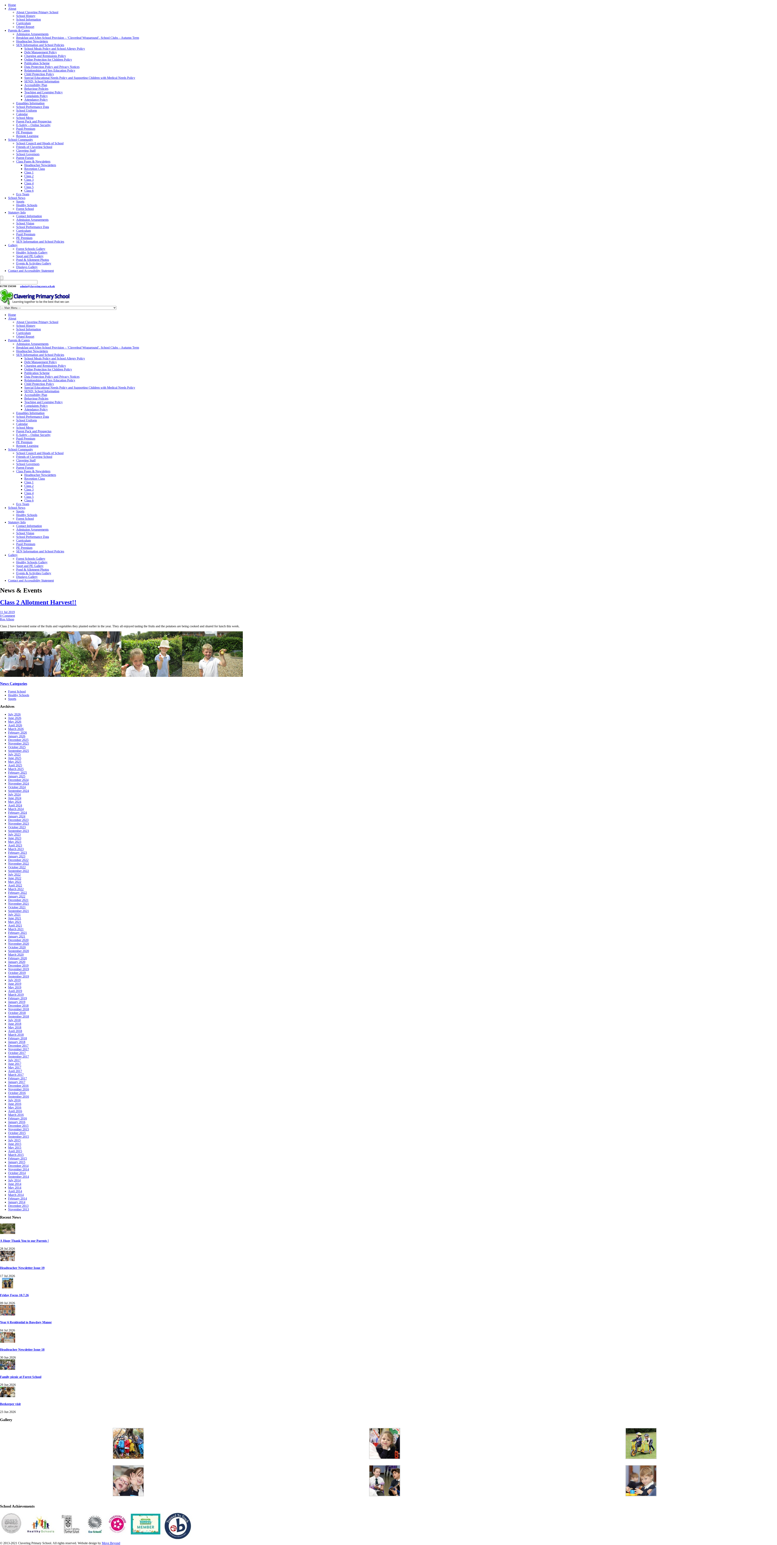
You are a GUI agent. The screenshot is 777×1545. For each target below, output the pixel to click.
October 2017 (17, 1053)
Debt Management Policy (40, 52)
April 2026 (15, 725)
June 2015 (14, 1144)
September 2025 (18, 750)
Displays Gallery (27, 267)
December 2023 (18, 820)
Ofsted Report (25, 27)
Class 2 (29, 176)
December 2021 (18, 900)
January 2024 (16, 816)
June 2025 (14, 758)
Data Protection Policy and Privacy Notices (52, 67)
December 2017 (18, 1045)
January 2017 (16, 1082)
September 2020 (18, 951)
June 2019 (14, 983)
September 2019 (18, 976)
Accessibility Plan (35, 85)
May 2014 (14, 1187)
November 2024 (18, 783)
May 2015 (14, 1147)
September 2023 (18, 831)
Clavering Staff (26, 150)
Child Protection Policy (39, 74)
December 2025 (18, 740)
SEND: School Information (41, 81)
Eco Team (22, 194)
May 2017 (14, 1067)
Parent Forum (25, 158)
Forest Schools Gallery (30, 249)
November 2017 (18, 1049)
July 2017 (14, 1060)
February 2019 (17, 998)
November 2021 (18, 903)
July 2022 (14, 874)
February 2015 (17, 1158)
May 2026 (14, 721)
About (12, 8)
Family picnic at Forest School (20, 1377)
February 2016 (17, 1118)
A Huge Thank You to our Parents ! (24, 1240)
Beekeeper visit (10, 1404)
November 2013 (18, 1209)
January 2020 (16, 962)
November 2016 (18, 1089)
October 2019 (17, 973)
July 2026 (14, 714)
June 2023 (14, 838)
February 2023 (17, 852)
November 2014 (18, 1169)
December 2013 (18, 1205)
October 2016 (17, 1093)
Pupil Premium (25, 128)
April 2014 (15, 1191)
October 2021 (17, 907)
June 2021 (14, 918)
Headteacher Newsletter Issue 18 (22, 1349)
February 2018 (17, 1038)
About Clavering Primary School (37, 12)
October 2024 (17, 787)
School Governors (27, 154)
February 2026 (17, 732)
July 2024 (14, 794)
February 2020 (17, 958)
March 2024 (16, 809)
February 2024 (17, 812)
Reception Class (34, 168)
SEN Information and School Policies (40, 45)
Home (12, 5)
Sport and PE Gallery (30, 256)
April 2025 (15, 765)
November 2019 (18, 969)
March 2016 (16, 1114)
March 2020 (16, 954)
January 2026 (16, 736)
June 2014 (14, 1184)
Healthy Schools (26, 205)
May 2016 (14, 1107)
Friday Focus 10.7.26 (14, 1295)
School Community (20, 139)
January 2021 (16, 936)
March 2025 (16, 769)
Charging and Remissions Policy (45, 56)
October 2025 (17, 747)
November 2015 (18, 1129)
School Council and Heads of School (40, 143)
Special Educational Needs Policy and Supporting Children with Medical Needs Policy (79, 77)
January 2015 (16, 1162)
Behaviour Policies (36, 88)
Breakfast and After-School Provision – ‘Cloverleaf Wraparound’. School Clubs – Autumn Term (77, 37)
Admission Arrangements (32, 34)
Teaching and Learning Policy (43, 92)
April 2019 (15, 991)
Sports (20, 201)
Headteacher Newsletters (32, 41)
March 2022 (16, 889)
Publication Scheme (37, 63)
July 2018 (14, 1020)
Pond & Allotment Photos (32, 259)
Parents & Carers (19, 30)
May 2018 (14, 1027)
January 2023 (16, 856)
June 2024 (14, 798)
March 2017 (16, 1074)
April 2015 (15, 1151)
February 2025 (17, 772)
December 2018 (18, 1005)
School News (16, 198)
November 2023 (18, 823)
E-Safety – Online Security (33, 125)
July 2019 (14, 980)
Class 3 (29, 179)
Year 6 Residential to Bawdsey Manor (26, 1322)
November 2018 (18, 1009)
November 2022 (18, 863)
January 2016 (16, 1122)
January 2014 (16, 1202)
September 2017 (18, 1056)
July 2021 (14, 914)
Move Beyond (111, 1543)
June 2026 (14, 718)
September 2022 (18, 871)
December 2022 (18, 860)
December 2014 (18, 1165)
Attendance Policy (36, 99)
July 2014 (14, 1180)
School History (25, 16)
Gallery (13, 245)
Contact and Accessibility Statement (31, 270)
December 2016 (18, 1085)
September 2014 (18, 1176)
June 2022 (14, 878)
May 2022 (14, 882)
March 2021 (16, 929)
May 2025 (14, 761)
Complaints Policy (36, 96)
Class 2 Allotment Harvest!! (38, 602)
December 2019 (18, 965)
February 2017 (17, 1078)
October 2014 (17, 1173)
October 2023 (17, 827)
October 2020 (17, 947)
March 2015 (16, 1155)
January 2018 (16, 1042)
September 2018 (18, 1016)
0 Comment (7, 615)
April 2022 (15, 885)
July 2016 (14, 1100)
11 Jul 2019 (7, 612)
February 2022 (17, 892)
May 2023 (14, 841)
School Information (28, 19)
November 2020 (18, 943)
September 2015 (18, 1136)
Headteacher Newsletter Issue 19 (22, 1268)
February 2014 (17, 1198)
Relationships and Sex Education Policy (49, 70)
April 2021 (15, 925)
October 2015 (17, 1133)
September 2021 (18, 911)
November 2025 (18, 743)
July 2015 (14, 1140)
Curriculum (23, 23)
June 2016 (14, 1104)
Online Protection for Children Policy (48, 59)
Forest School (25, 209)
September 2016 (18, 1096)
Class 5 (29, 187)
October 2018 (17, 1013)
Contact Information (29, 216)
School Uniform (26, 110)
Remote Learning (27, 136)
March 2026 (16, 729)
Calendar (22, 114)
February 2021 (17, 932)
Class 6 (29, 190)
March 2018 (16, 1034)
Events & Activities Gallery (33, 263)
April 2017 (15, 1071)
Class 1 (29, 172)
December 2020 (18, 940)
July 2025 (14, 754)
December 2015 (18, 1125)
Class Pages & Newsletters (33, 161)
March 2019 (16, 994)
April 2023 (15, 845)
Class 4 (29, 183)
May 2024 (14, 801)
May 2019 (14, 987)
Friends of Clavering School (34, 147)
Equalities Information (30, 103)
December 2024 (18, 780)
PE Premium (24, 132)
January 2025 (16, 776)
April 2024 (15, 805)
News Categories (13, 683)
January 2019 (16, 1002)
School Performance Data (32, 107)
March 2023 (16, 849)
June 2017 (14, 1064)
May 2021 (14, 922)
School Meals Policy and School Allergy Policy (54, 48)
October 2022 (17, 867)
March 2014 (16, 1195)
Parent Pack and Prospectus (33, 121)
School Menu (24, 118)
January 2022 (16, 896)
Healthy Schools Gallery (32, 252)
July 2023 (14, 834)
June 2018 (14, 1023)
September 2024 (18, 791)
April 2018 (15, 1031)
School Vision (25, 223)
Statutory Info (17, 212)
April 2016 (15, 1111)
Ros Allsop (7, 619)
